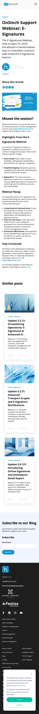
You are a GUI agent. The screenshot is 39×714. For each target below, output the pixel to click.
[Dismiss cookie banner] (31, 674)
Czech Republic (27, 660)
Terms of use (6, 667)
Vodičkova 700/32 (28, 652)
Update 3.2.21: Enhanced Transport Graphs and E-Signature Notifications (19, 398)
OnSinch (17, 65)
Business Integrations (9, 641)
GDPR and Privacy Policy (10, 663)
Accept (19, 699)
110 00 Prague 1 (27, 656)
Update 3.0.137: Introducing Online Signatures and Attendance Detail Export (19, 471)
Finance (4, 630)
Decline (19, 705)
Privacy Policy (21, 685)
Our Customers (7, 652)
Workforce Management (10, 626)
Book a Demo (7, 648)
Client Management (8, 634)
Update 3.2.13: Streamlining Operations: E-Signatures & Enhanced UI (16, 327)
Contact (4, 660)
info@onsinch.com (9, 581)
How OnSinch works (9, 619)
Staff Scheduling (7, 623)
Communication (7, 638)
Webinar (5, 74)
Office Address (27, 648)
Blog (3, 656)
